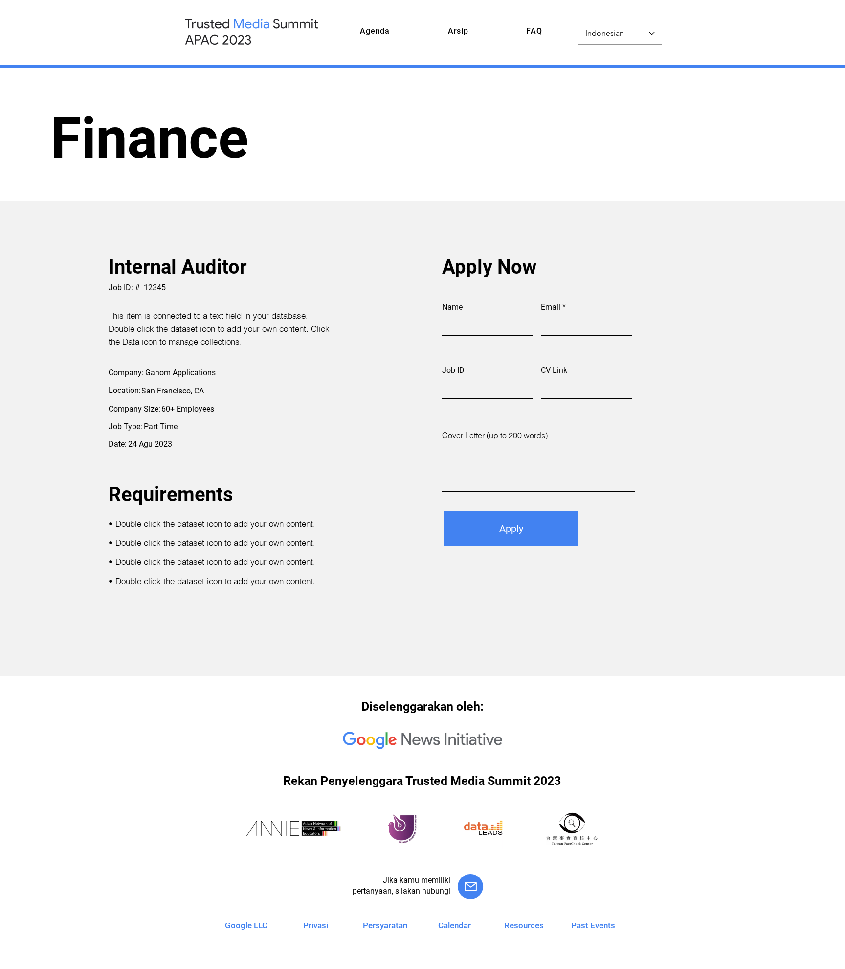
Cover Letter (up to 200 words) (495, 435)
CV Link (554, 370)
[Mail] (470, 886)
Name (452, 307)
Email (550, 307)
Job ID (453, 370)
